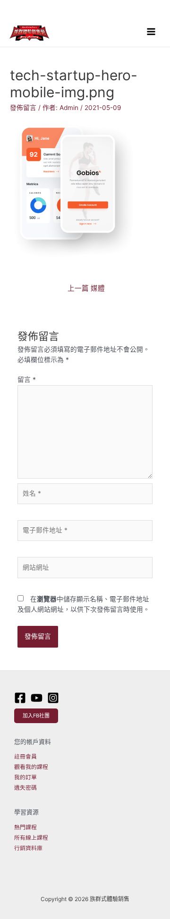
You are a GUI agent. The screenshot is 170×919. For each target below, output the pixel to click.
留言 (26, 379)
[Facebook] (20, 698)
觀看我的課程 (31, 767)
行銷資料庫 (28, 848)
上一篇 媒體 (86, 288)
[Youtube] (36, 698)
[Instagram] (53, 698)
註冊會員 (25, 756)
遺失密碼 (25, 787)
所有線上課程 (31, 838)
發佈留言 (23, 107)
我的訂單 (25, 777)
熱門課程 (25, 827)
